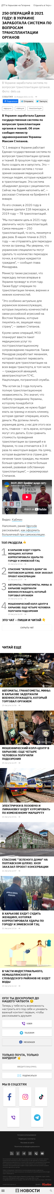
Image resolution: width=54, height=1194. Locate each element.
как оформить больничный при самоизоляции (23, 532)
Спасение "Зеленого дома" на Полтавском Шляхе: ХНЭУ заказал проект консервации (30, 573)
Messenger (29, 1042)
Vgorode (31, 526)
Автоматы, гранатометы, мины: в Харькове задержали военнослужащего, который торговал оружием (26, 696)
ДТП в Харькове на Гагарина (15, 5)
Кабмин (17, 519)
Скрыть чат (27, 627)
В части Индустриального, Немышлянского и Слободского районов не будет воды (26, 976)
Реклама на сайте (27, 1143)
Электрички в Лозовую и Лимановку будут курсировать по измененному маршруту (26, 809)
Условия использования (26, 1135)
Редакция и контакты (27, 1139)
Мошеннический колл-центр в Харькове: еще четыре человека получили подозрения (29, 607)
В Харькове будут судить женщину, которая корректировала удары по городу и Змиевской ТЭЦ (23, 919)
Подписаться (29, 1075)
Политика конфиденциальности (27, 1146)
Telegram (29, 1033)
